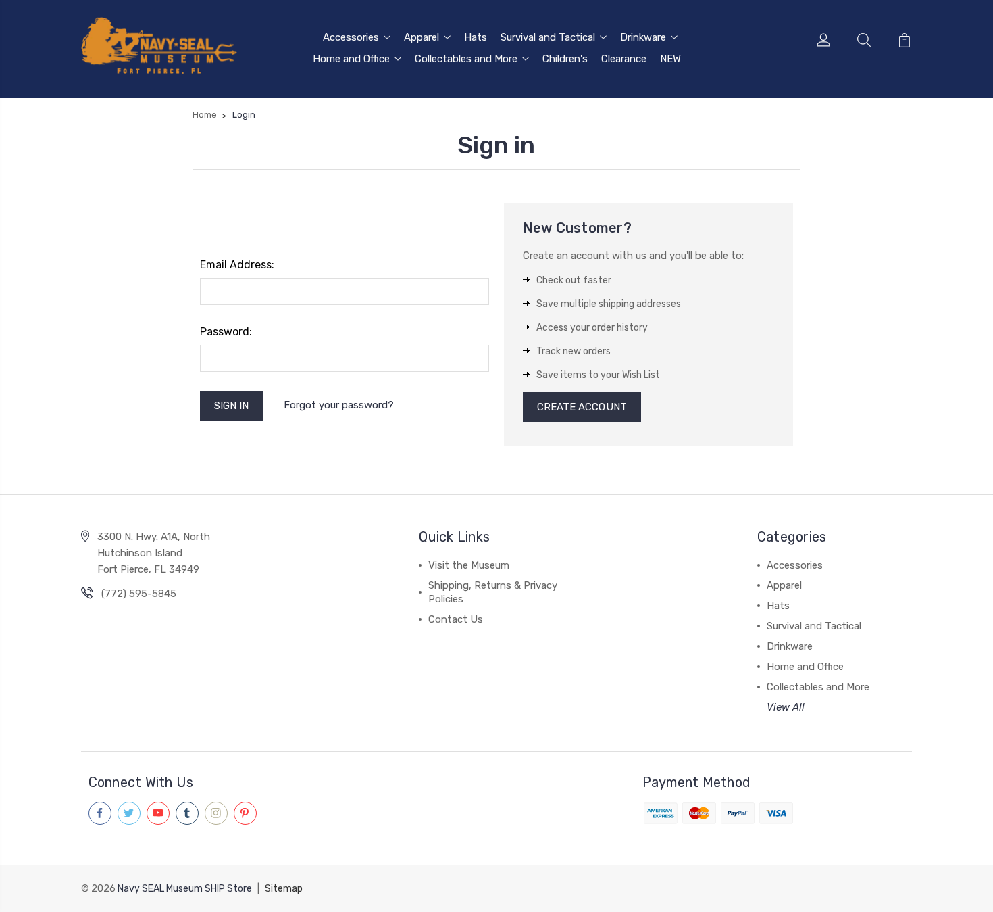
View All (786, 707)
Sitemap (284, 888)
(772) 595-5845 (138, 593)
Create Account (582, 407)
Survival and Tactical (548, 37)
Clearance (623, 59)
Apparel (421, 37)
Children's (565, 59)
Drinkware (643, 37)
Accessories (351, 37)
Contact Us (455, 619)
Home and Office (351, 59)
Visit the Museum (468, 565)
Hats (475, 37)
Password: (226, 331)
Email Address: (237, 264)
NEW (670, 59)
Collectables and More (466, 59)
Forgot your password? (339, 405)
